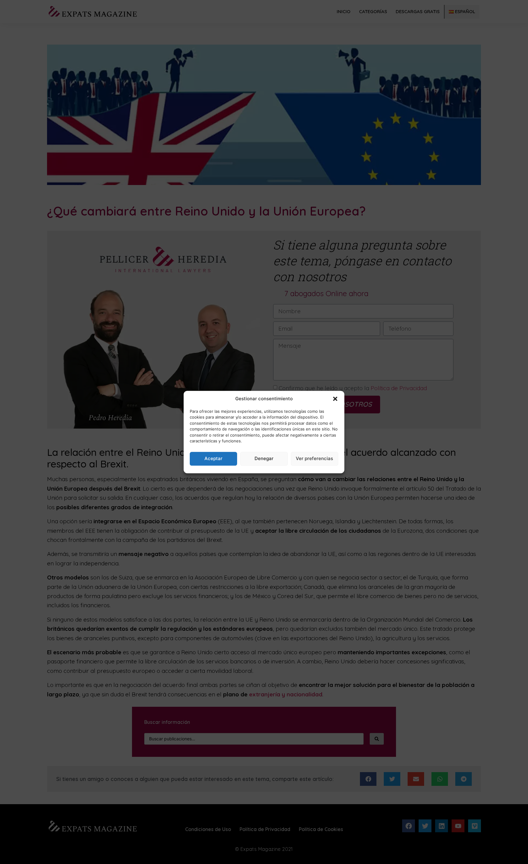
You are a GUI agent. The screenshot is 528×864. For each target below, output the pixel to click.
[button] (335, 399)
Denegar (264, 458)
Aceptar (213, 458)
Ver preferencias (314, 458)
